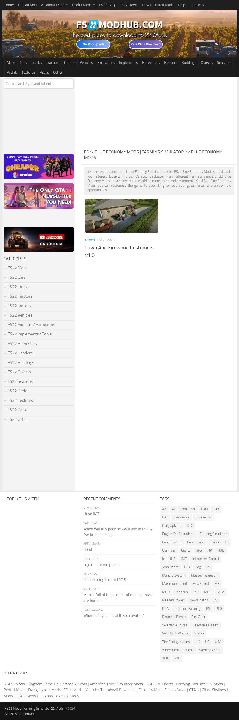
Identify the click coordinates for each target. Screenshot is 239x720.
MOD (166, 592)
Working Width (210, 650)
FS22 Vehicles (20, 315)
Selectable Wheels (175, 633)
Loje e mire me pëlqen (102, 564)
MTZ (220, 592)
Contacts (197, 5)
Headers (170, 62)
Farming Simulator (213, 534)
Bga (216, 509)
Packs (44, 72)
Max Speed (201, 583)
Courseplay (204, 517)
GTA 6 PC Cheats (159, 684)
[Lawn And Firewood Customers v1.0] (121, 216)
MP (196, 592)
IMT (184, 559)
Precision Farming (187, 608)
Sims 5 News (175, 690)
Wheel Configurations (177, 650)
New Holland (199, 600)
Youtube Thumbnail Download (110, 690)
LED (187, 567)
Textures (28, 72)
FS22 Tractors (20, 296)
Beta (204, 509)
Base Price (188, 509)
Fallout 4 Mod (150, 690)
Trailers (69, 62)
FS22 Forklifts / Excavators (31, 324)
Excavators (106, 62)
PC (216, 600)
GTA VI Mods (14, 684)
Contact (28, 714)
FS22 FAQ (107, 5)
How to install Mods (157, 5)
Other (58, 72)
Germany (169, 550)
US (207, 642)
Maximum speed (174, 583)
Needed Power (173, 600)
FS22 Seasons (20, 381)
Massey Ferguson (204, 575)
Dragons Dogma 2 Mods (59, 696)
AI (173, 509)
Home (9, 5)
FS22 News (128, 5)
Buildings (189, 62)
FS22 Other (18, 419)
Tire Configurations (176, 642)
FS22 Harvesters (22, 343)
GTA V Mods (26, 696)
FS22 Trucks (18, 286)
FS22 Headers (20, 353)
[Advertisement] (159, 112)
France (214, 542)
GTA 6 (194, 690)
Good (87, 549)
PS (208, 608)
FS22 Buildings (21, 362)
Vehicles (86, 62)
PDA (165, 608)
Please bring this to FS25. (105, 579)
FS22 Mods (13, 708)
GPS (199, 550)
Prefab (12, 72)
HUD (221, 550)
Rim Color (198, 617)
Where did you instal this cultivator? (113, 615)
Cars (23, 62)
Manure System (174, 575)
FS (227, 542)
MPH (208, 592)
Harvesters (151, 62)
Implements (128, 62)
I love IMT (91, 513)
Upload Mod (27, 5)
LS (208, 567)
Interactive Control (205, 559)
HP (209, 550)
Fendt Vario (195, 542)
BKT (165, 517)
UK (197, 642)
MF (216, 583)
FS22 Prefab (18, 390)
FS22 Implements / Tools (30, 334)
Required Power (174, 617)
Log (198, 567)
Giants (185, 550)
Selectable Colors (174, 625)
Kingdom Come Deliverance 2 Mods (57, 684)
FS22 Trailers (19, 305)
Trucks (36, 62)
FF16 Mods (73, 690)
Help (181, 5)
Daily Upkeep (171, 526)
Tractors (52, 62)
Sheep (199, 633)
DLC (190, 526)
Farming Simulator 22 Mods (199, 684)
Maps (11, 62)
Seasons (223, 62)
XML (165, 658)
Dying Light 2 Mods (44, 690)
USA (218, 642)
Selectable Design (205, 625)
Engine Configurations (178, 534)
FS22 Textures (20, 400)
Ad (164, 509)
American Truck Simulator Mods (116, 684)
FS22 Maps (17, 268)
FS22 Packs (18, 409)
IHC (172, 559)
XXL (177, 658)
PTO (219, 608)
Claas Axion (182, 517)
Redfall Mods (14, 690)
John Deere (170, 567)
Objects (207, 62)
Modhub (182, 592)
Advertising (13, 714)
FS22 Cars (16, 277)
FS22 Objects (19, 371)
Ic (163, 559)
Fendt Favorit (172, 542)
